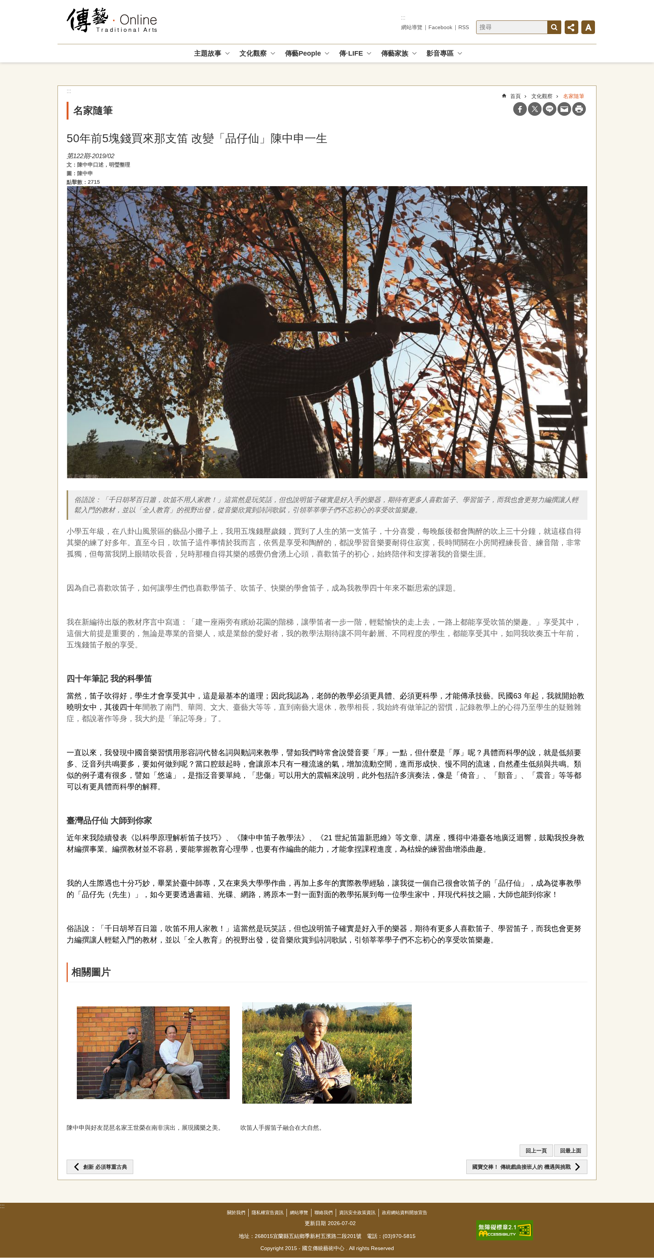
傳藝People (303, 53)
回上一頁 (536, 1151)
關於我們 (236, 1212)
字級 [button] (588, 27)
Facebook (440, 27)
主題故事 (207, 53)
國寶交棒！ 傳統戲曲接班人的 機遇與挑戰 (521, 1167)
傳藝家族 (394, 53)
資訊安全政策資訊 (357, 1212)
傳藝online (112, 22)
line (549, 109)
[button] (153, 1053)
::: (403, 17)
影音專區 (440, 53)
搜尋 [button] (554, 27)
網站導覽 (411, 27)
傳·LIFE (351, 53)
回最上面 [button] (570, 1151)
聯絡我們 (324, 1212)
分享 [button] (571, 27)
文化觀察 (253, 53)
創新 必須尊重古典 (105, 1167)
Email (564, 109)
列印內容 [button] (579, 109)
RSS (463, 27)
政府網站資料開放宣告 (404, 1212)
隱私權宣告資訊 (267, 1212)
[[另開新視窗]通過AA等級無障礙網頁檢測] (504, 1230)
